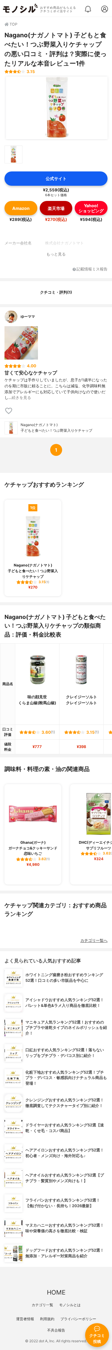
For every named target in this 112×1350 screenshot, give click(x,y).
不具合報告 (56, 1330)
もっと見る (56, 254)
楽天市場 (56, 208)
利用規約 (47, 1319)
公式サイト (56, 178)
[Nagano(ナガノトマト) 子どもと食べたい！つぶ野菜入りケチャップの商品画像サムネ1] (13, 154)
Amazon (21, 208)
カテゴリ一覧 (42, 1305)
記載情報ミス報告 (92, 269)
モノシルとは (70, 1305)
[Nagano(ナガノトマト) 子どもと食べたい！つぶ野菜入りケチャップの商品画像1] (57, 108)
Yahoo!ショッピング (91, 208)
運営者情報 (25, 1319)
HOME (56, 1292)
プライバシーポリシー (78, 1319)
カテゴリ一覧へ (94, 940)
